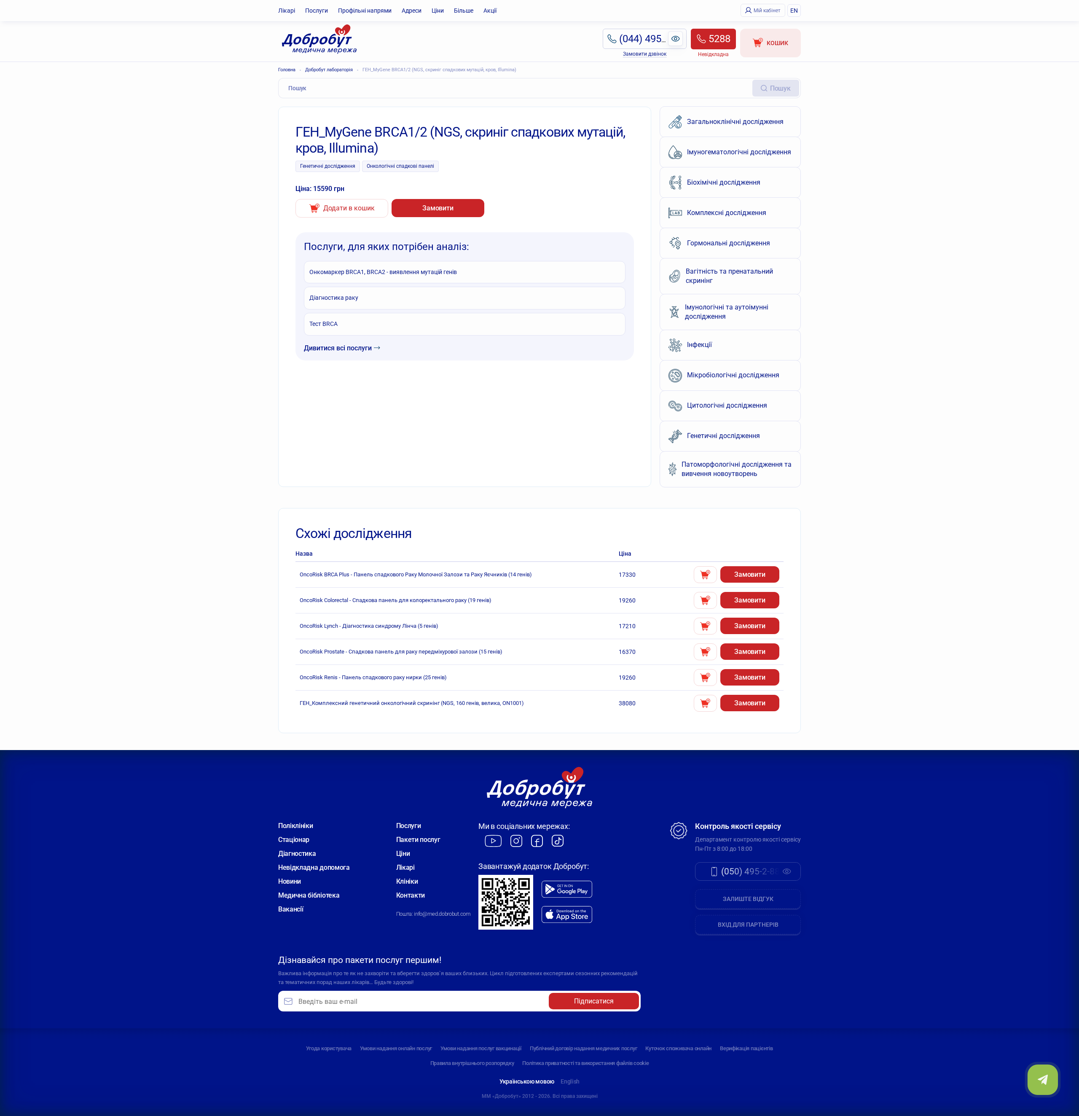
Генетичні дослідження (327, 166)
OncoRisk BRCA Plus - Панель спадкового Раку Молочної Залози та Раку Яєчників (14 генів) (416, 574)
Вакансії (290, 909)
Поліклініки (295, 826)
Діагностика (297, 854)
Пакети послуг (418, 840)
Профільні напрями (365, 10)
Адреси (411, 10)
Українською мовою (526, 1081)
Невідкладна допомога (314, 867)
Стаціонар (293, 840)
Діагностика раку (333, 297)
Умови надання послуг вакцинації (480, 1048)
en (794, 10)
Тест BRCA (323, 323)
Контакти (410, 895)
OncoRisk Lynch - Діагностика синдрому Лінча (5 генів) (369, 626)
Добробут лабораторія (329, 70)
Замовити (438, 208)
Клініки (407, 881)
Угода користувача (329, 1048)
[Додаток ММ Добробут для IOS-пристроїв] (567, 914)
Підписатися (594, 1001)
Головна (286, 70)
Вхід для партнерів (748, 924)
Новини (289, 881)
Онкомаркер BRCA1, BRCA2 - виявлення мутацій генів (383, 272)
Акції (490, 10)
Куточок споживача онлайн (678, 1048)
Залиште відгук (748, 898)
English (570, 1081)
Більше (463, 10)
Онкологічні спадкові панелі (400, 166)
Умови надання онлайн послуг (396, 1048)
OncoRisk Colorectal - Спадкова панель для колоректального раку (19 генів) (395, 600)
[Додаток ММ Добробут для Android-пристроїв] (567, 889)
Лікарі (286, 10)
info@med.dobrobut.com (442, 914)
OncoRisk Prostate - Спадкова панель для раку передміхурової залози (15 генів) (401, 651)
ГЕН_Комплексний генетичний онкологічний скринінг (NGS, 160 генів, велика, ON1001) (412, 703)
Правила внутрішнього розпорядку (472, 1063)
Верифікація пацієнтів (746, 1048)
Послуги (316, 10)
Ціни (438, 10)
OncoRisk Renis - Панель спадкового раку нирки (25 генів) (373, 677)
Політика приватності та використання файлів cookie (585, 1063)
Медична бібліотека (308, 895)
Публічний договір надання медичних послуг (583, 1048)
